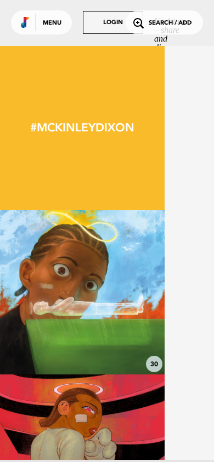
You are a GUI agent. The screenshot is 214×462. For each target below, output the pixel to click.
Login (113, 23)
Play (82, 292)
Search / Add (170, 23)
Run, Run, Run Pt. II (82, 344)
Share (116, 292)
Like (48, 292)
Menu (52, 23)
